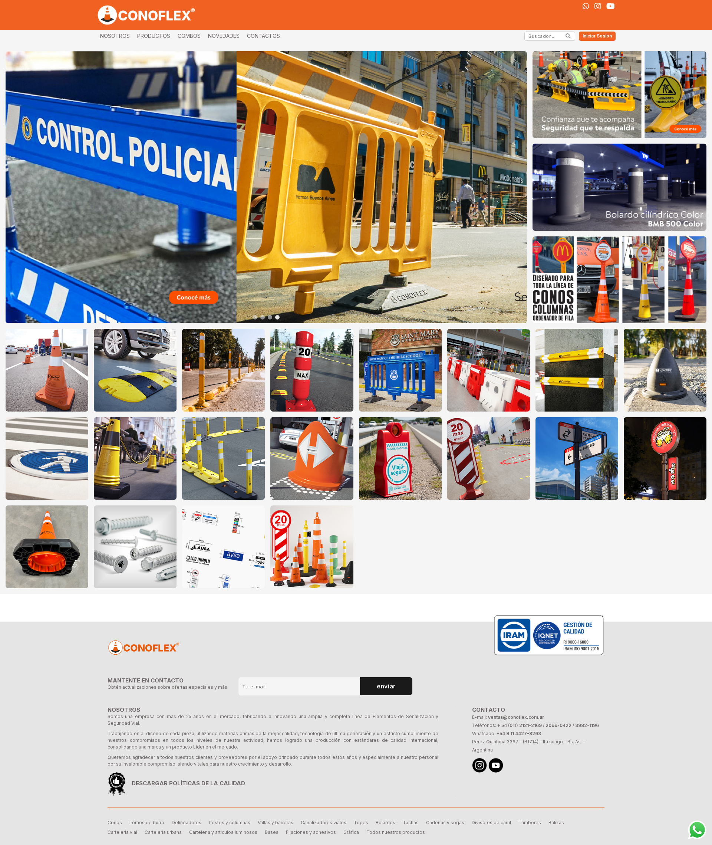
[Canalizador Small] (619, 94)
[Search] (568, 36)
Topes (361, 822)
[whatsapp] (586, 6)
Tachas (411, 822)
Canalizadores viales (323, 822)
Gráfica (351, 832)
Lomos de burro (146, 822)
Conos (115, 822)
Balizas (556, 822)
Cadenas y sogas (445, 822)
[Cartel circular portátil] (619, 279)
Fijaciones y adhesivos (311, 832)
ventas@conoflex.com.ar (516, 717)
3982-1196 (587, 725)
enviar (386, 686)
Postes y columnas (229, 822)
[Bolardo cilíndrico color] (619, 187)
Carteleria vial (122, 832)
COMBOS (189, 36)
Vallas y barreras (275, 822)
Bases (271, 832)
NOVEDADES (224, 36)
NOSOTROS (115, 36)
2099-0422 (558, 725)
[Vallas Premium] (266, 187)
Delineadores (186, 822)
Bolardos (385, 822)
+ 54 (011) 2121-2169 (519, 725)
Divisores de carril (491, 822)
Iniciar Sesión (597, 36)
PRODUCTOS (153, 36)
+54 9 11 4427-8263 (519, 733)
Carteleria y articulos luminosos (223, 832)
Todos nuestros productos (395, 832)
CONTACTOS (263, 36)
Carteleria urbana (163, 832)
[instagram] (597, 6)
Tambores (529, 822)
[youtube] (610, 6)
